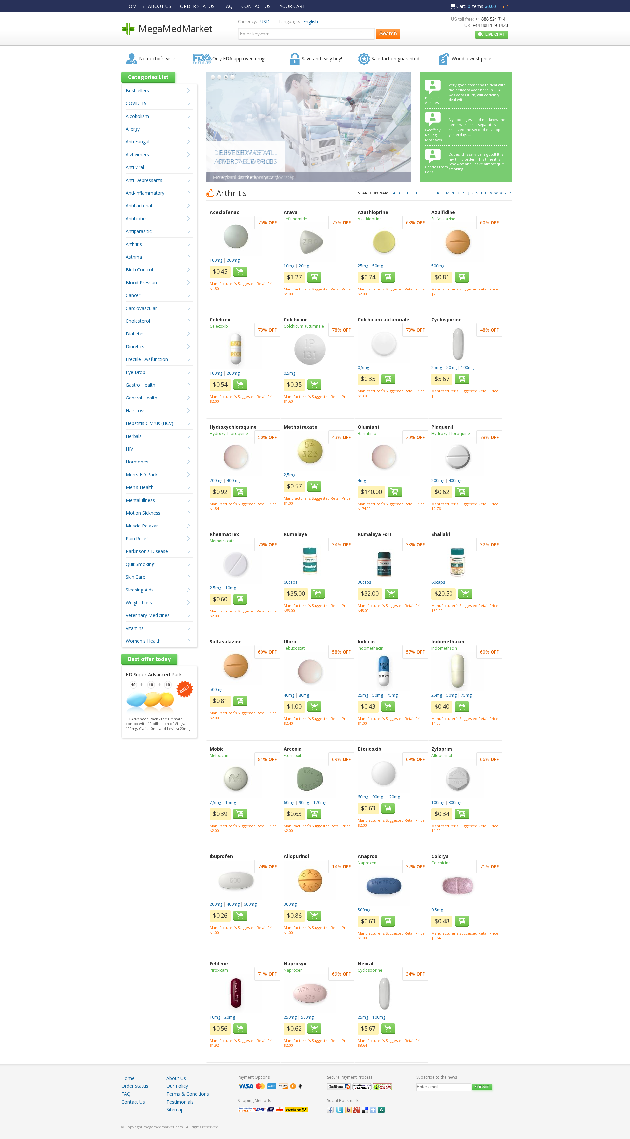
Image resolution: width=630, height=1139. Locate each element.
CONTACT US (256, 6)
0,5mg (289, 373)
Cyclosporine (370, 970)
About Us (176, 1078)
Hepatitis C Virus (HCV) (149, 423)
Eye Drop (135, 372)
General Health (141, 398)
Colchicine (441, 863)
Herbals (134, 436)
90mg (304, 802)
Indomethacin (370, 648)
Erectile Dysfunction (147, 359)
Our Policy (177, 1086)
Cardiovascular (141, 308)
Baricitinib (367, 433)
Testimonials (180, 1102)
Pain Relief (137, 538)
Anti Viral (135, 167)
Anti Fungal (137, 142)
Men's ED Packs (143, 474)
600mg (250, 904)
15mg (230, 802)
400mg (233, 480)
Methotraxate (222, 541)
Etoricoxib (293, 755)
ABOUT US (159, 6)
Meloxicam (220, 755)
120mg (319, 802)
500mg (437, 266)
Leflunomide (295, 219)
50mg (377, 266)
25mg (363, 266)
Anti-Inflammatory (145, 193)
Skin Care (135, 577)
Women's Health (143, 641)
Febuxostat (294, 648)
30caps (364, 582)
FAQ (228, 6)
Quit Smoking (140, 564)
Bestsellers (137, 90)
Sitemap (175, 1110)
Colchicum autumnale (304, 326)
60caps (290, 582)
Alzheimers (137, 154)
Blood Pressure (142, 282)
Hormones (137, 462)
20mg (304, 266)
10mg (289, 266)
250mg (290, 1017)
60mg (289, 802)
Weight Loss (139, 602)
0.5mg (437, 910)
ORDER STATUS (197, 6)
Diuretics (135, 346)
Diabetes (135, 334)
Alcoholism (137, 116)
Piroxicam (219, 970)
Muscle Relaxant (143, 526)
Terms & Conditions (187, 1094)
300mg (455, 802)
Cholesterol (138, 321)
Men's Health (140, 487)
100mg (216, 260)
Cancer (133, 295)
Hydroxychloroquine (229, 433)
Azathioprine (370, 219)
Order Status (134, 1086)
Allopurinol (441, 755)
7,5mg (215, 802)
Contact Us (133, 1102)
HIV (129, 449)
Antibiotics (137, 218)
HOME (132, 6)
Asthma (134, 257)
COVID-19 (136, 103)
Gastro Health (140, 385)
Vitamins (135, 628)
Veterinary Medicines (148, 615)
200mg (233, 260)
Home (128, 1078)
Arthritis (134, 244)
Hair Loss (136, 410)
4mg (362, 480)
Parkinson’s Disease (147, 551)
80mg (304, 695)
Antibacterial (139, 206)
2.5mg (215, 588)
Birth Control (139, 270)
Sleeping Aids (140, 590)
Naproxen (367, 863)
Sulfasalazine (443, 219)
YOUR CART (292, 6)
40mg (289, 695)
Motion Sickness (143, 513)
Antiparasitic (139, 231)
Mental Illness (140, 500)
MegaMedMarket (175, 28)
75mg (392, 695)
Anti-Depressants (144, 180)
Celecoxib (219, 326)
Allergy (133, 129)
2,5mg (289, 475)
